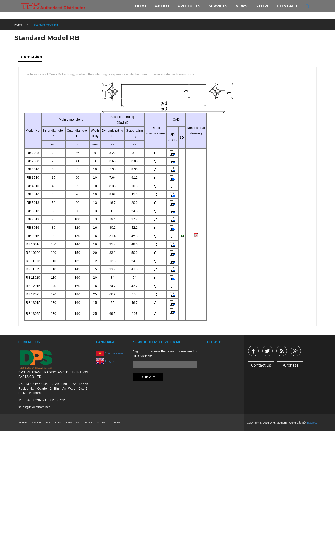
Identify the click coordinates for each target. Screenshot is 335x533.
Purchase (290, 365)
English (110, 361)
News (88, 422)
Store (101, 422)
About (36, 422)
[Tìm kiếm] (307, 6)
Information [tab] (30, 56)
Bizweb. (312, 422)
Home (18, 24)
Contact (117, 422)
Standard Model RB (46, 38)
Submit (148, 377)
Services (72, 422)
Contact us (261, 365)
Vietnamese (114, 353)
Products (53, 422)
